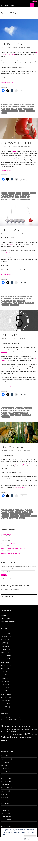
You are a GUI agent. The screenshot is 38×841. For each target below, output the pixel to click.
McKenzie (12, 54)
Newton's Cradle (7, 302)
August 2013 (4, 707)
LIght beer (28, 513)
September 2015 (5, 636)
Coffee (11, 298)
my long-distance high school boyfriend (23, 464)
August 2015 (4, 639)
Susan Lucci (5, 304)
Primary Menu (36, 5)
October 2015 (5, 633)
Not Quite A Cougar (8, 5)
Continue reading (7, 82)
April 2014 (4, 681)
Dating (11, 412)
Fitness (11, 106)
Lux (21, 244)
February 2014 (5, 687)
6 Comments (26, 146)
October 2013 (5, 700)
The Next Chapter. (6, 534)
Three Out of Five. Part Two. (9, 539)
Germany (18, 195)
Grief (22, 731)
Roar (16, 516)
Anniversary (24, 726)
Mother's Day (24, 106)
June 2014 (4, 675)
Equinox (25, 511)
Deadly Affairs (27, 298)
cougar (18, 298)
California (18, 729)
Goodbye (19, 731)
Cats (28, 410)
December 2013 (5, 694)
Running (14, 108)
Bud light (22, 410)
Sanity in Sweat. (13, 447)
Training (22, 110)
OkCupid (21, 302)
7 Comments (26, 47)
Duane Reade (29, 104)
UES (29, 197)
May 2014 (3, 678)
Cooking (33, 193)
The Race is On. (12, 44)
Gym (17, 412)
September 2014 (5, 665)
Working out (30, 110)
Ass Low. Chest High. (16, 143)
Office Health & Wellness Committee (16, 354)
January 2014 (4, 691)
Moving (11, 197)
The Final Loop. (5, 615)
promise (10, 244)
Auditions (19, 408)
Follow (3, 575)
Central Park (20, 104)
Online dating (30, 302)
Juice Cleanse (23, 412)
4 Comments (27, 338)
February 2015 (5, 649)
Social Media (29, 737)
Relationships (17, 737)
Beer (29, 726)
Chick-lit (4, 298)
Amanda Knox (20, 509)
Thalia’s (14, 151)
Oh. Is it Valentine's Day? (8, 618)
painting (23, 197)
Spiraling (4, 518)
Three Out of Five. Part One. (9, 543)
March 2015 (4, 646)
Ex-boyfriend (7, 731)
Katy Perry (14, 513)
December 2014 (5, 655)
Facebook (14, 731)
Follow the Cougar (8, 563)
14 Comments (27, 233)
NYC (3, 108)
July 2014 (3, 671)
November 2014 (5, 659)
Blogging (5, 104)
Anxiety (4, 193)
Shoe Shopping (28, 108)
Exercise (4, 106)
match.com (21, 300)
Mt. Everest (5, 516)
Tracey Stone (16, 47)
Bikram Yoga (19, 296)
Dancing (4, 195)
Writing (4, 113)
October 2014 (5, 662)
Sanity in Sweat (25, 516)
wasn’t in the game (8, 252)
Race (8, 108)
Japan (17, 106)
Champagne (26, 729)
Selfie (20, 108)
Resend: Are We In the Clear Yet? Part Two (13, 548)
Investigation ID (6, 300)
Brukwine (25, 193)
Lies (15, 300)
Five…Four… (10, 335)
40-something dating (8, 296)
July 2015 (3, 643)
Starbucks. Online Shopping (9, 110)
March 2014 (4, 684)
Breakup (4, 511)
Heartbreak (5, 513)
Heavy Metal (26, 195)
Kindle (21, 513)
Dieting (18, 511)
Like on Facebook (7, 596)
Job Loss (4, 197)
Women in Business (7, 199)
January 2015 (4, 652)
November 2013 (5, 697)
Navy (32, 106)
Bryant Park (13, 410)
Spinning (33, 516)
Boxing (12, 104)
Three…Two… (11, 229)
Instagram (26, 731)
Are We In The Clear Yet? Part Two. (11, 553)
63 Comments (29, 450)
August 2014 (4, 668)
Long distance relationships (7, 734)
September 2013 (5, 703)
